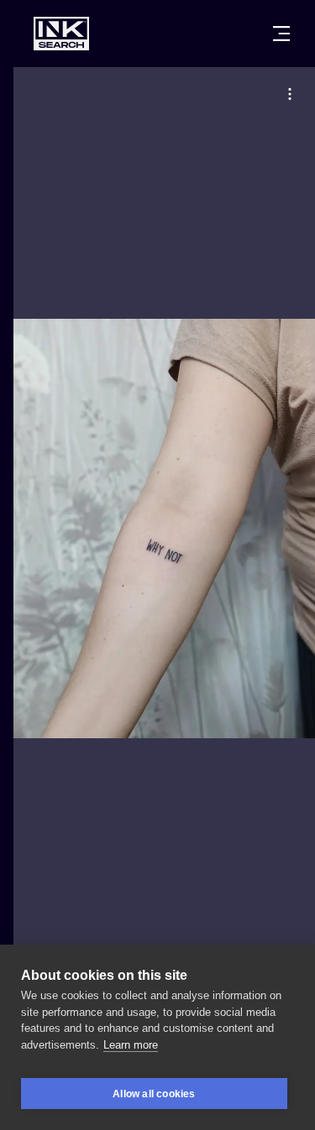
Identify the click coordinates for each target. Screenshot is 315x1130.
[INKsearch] (61, 33)
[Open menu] (281, 33)
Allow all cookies (154, 1094)
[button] (290, 94)
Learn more (130, 1045)
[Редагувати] (290, 94)
